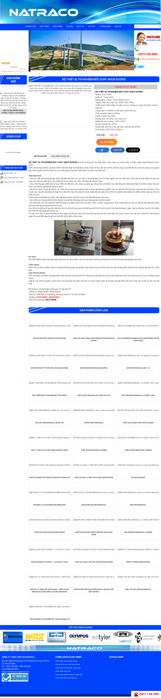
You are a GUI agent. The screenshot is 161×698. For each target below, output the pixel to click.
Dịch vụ (80, 26)
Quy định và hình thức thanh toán (67, 664)
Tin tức (91, 26)
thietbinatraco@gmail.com (150, 59)
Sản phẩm (57, 26)
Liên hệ (117, 26)
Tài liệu (69, 26)
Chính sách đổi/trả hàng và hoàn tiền (69, 674)
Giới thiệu (44, 26)
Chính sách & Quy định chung (66, 661)
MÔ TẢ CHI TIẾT (40, 156)
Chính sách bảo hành (63, 671)
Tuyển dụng (105, 26)
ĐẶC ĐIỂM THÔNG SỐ (60, 156)
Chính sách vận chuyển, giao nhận (68, 668)
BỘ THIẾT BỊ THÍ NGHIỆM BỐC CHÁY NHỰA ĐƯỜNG (53, 162)
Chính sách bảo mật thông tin (66, 678)
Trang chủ (30, 26)
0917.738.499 (147, 54)
